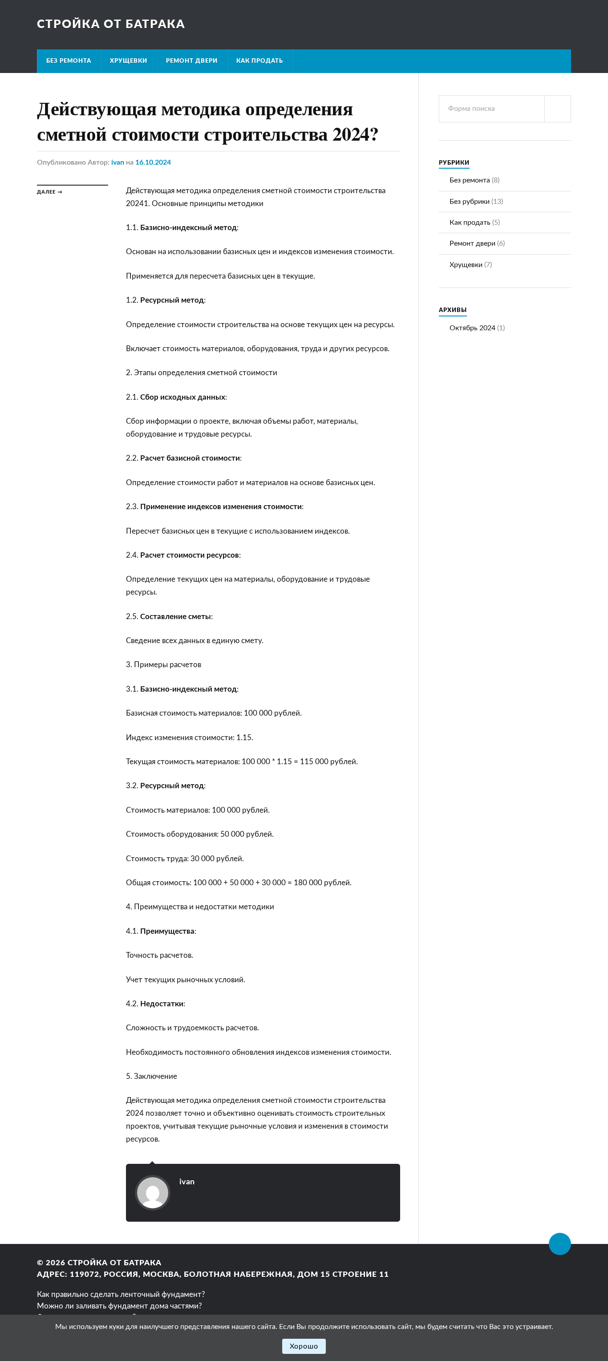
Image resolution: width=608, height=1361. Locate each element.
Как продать (259, 61)
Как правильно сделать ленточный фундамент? (121, 1294)
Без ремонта (68, 61)
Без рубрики (470, 201)
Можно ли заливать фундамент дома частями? (119, 1306)
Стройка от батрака (111, 24)
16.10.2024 (153, 162)
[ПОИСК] (557, 108)
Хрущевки (128, 61)
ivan (117, 162)
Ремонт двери (192, 61)
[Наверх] (560, 1244)
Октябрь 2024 (472, 328)
